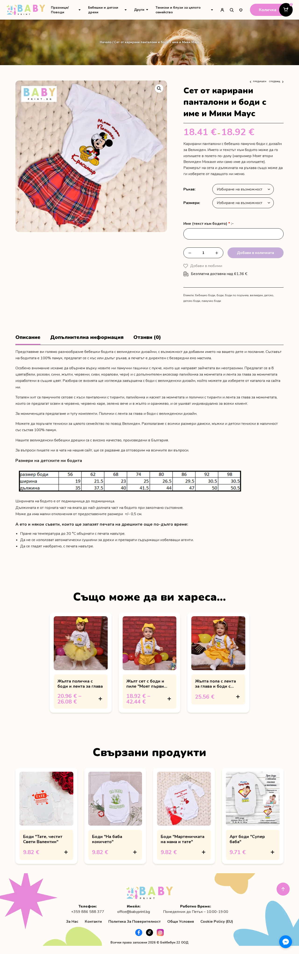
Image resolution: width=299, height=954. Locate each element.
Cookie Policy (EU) (216, 921)
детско (268, 295)
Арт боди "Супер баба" (247, 839)
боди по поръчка (237, 295)
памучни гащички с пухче (139, 368)
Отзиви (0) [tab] (147, 337)
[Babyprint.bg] (25, 9)
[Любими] (240, 9)
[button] (159, 88)
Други (139, 9)
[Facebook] (138, 932)
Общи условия (180, 921)
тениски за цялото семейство (78, 423)
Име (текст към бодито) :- (208, 223)
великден (256, 295)
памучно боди (211, 301)
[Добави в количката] (100, 698)
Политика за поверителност (134, 921)
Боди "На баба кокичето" (107, 839)
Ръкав (189, 189)
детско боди (191, 301)
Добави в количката (255, 252)
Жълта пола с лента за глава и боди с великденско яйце (215, 686)
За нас (72, 921)
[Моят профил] (222, 9)
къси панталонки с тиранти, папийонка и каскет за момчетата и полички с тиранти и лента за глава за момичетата (176, 397)
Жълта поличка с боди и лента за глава (80, 683)
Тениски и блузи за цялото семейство (178, 9)
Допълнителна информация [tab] (87, 337)
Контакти (93, 921)
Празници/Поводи (60, 9)
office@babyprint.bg (133, 911)
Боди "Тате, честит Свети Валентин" (42, 839)
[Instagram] (160, 932)
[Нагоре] (283, 889)
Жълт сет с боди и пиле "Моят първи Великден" (145, 686)
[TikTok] (149, 932)
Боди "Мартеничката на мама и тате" (182, 839)
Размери (191, 202)
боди (220, 295)
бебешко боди (205, 295)
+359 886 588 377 (87, 911)
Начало (105, 42)
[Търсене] (231, 9)
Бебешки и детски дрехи (103, 9)
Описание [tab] (27, 337)
